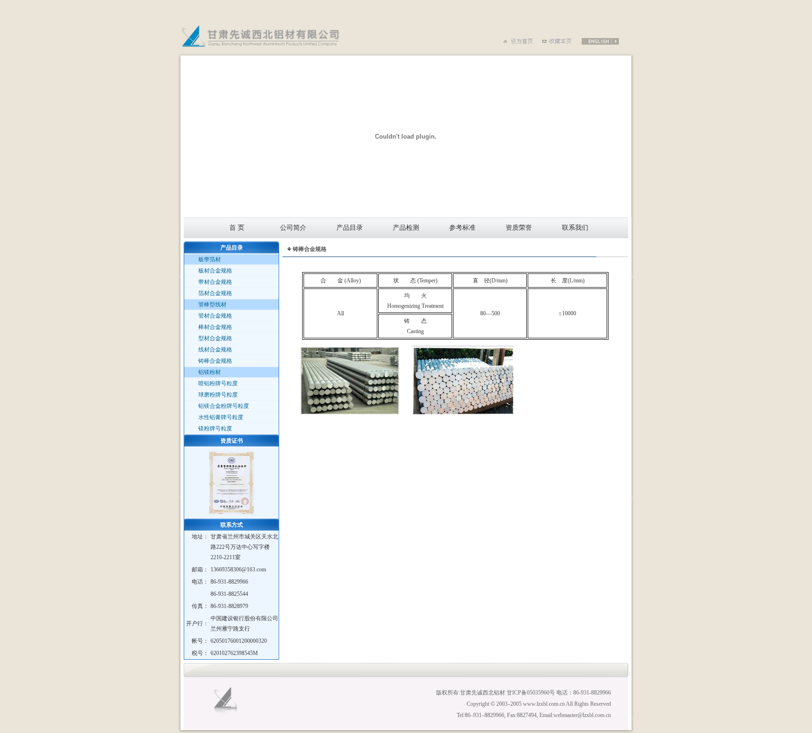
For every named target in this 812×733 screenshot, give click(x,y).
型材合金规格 (215, 338)
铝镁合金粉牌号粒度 (223, 406)
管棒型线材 (212, 304)
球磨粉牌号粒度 (218, 394)
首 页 (236, 227)
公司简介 (293, 227)
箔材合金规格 (215, 293)
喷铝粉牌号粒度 (218, 383)
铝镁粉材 (209, 372)
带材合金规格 (215, 282)
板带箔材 (209, 259)
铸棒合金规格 (215, 361)
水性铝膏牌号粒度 (220, 417)
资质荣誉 (519, 227)
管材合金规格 (215, 315)
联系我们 (575, 227)
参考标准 (462, 227)
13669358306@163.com (238, 569)
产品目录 (349, 227)
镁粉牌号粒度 (215, 428)
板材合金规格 (215, 270)
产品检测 (406, 227)
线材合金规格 (215, 349)
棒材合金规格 (215, 327)
